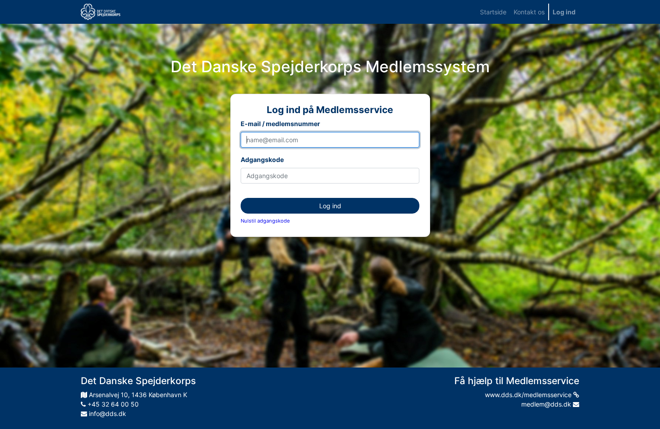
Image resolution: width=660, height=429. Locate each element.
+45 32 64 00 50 (112, 404)
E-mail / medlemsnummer (280, 123)
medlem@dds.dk (547, 404)
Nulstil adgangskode (265, 221)
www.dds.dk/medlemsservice (529, 394)
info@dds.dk (106, 413)
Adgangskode (262, 159)
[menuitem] (493, 12)
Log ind (330, 206)
